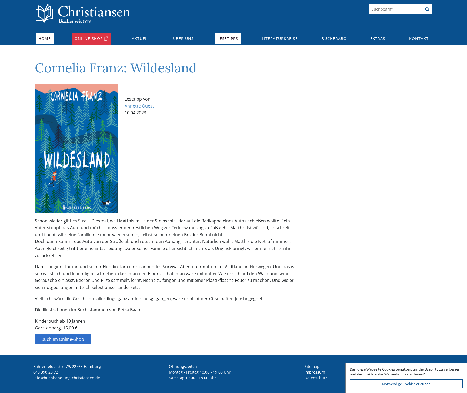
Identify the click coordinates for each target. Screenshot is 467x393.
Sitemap (312, 366)
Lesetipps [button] (228, 38)
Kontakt (419, 38)
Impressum (315, 372)
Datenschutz (316, 377)
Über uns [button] (183, 38)
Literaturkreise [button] (280, 38)
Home (44, 38)
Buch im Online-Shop (62, 339)
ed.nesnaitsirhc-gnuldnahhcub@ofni (66, 377)
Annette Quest (139, 106)
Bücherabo (334, 38)
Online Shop (89, 38)
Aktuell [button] (140, 38)
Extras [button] (377, 38)
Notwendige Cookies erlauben (406, 383)
